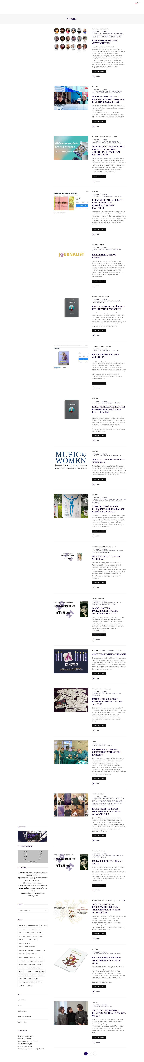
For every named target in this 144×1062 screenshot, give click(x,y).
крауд (121, 33)
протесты (103, 857)
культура (101, 604)
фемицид (112, 36)
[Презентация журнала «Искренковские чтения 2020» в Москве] (71, 805)
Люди (100, 29)
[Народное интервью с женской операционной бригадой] (71, 752)
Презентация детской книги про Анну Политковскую (108, 307)
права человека (39, 971)
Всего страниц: (23, 1046)
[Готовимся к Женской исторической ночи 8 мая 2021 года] (71, 700)
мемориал (106, 141)
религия (109, 803)
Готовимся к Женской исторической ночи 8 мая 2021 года (107, 701)
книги (100, 141)
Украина (39, 932)
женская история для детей (111, 301)
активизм (97, 602)
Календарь (22, 867)
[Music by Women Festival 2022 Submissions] (71, 460)
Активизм (95, 136)
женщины (120, 602)
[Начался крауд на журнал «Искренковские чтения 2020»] (71, 960)
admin (98, 32)
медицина (109, 745)
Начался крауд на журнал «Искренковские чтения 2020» (106, 960)
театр (106, 36)
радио (111, 93)
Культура (95, 29)
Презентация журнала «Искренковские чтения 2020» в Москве (106, 811)
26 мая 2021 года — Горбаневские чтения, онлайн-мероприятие (105, 611)
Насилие (106, 29)
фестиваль (105, 552)
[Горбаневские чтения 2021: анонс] (71, 862)
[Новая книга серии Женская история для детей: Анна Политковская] (71, 409)
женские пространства (106, 33)
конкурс (111, 249)
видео (41, 936)
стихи (99, 36)
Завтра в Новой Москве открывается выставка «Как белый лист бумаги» (108, 509)
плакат (119, 693)
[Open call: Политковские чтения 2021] (71, 557)
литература (112, 551)
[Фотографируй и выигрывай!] (71, 661)
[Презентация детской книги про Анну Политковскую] (71, 307)
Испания (116, 33)
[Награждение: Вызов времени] (71, 256)
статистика (28, 978)
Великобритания (33, 925)
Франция (118, 36)
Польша (109, 196)
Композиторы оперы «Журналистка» (104, 41)
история (105, 800)
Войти (19, 1005)
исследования (23, 957)
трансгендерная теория (26, 982)
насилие (107, 501)
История (102, 136)
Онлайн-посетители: (26, 1036)
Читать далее (99, 71)
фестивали (117, 455)
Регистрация (21, 1000)
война (21, 939)
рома (20, 978)
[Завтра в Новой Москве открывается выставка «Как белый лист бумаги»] (71, 506)
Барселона (22, 925)
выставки (101, 499)
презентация (104, 143)
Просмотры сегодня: (26, 1039)
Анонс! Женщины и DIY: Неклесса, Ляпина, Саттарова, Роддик (109, 1013)
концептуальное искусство (27, 961)
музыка (107, 35)
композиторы (113, 91)
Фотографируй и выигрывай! (109, 654)
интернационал (110, 499)
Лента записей (22, 1011)
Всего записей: (23, 1044)
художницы (30, 985)
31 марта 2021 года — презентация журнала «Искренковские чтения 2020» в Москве (106, 908)
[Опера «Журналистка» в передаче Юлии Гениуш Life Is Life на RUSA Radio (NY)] (71, 98)
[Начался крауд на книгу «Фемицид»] (71, 357)
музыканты (113, 35)
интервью (102, 745)
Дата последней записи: (27, 1049)
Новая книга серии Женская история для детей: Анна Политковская (108, 409)
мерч (113, 801)
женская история (110, 602)
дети (100, 301)
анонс (96, 33)
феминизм (110, 455)
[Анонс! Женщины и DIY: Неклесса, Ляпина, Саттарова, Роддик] (71, 1013)
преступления (23, 975)
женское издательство (106, 953)
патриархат (28, 971)
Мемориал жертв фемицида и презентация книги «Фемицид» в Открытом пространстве (108, 150)
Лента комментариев (24, 1016)
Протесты (102, 851)
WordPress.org (22, 1022)
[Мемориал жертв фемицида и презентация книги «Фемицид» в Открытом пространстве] (71, 148)
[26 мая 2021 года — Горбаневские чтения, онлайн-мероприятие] (71, 609)
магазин (108, 801)
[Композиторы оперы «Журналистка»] (71, 40)
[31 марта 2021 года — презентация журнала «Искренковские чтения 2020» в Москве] (71, 911)
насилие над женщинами (34, 968)
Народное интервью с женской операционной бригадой (106, 752)
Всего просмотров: (25, 1041)
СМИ (120, 249)
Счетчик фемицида (25, 846)
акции (29, 936)
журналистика (103, 249)
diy (95, 1006)
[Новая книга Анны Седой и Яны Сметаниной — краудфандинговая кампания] (71, 202)
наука (20, 971)
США (103, 36)
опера (120, 35)
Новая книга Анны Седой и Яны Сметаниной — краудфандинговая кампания (107, 204)
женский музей (103, 91)
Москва (102, 35)
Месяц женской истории (26, 929)
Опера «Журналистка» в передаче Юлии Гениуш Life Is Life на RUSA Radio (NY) (108, 99)
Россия (116, 93)
